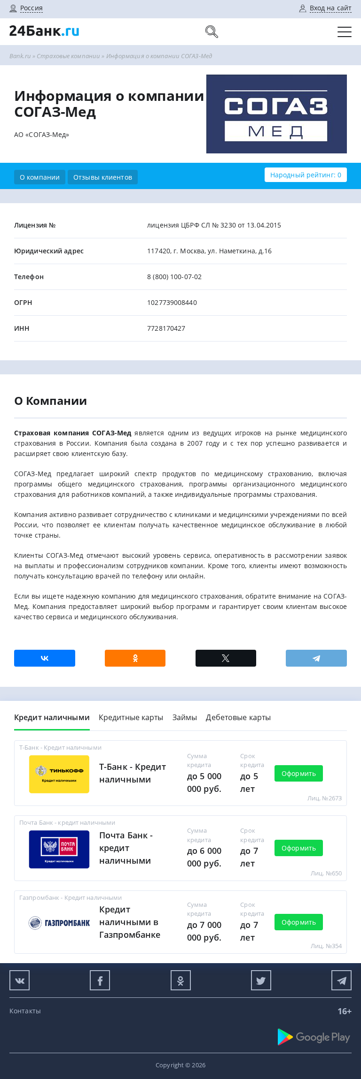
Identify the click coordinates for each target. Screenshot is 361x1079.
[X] (226, 658)
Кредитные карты (131, 717)
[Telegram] (316, 658)
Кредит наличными (52, 717)
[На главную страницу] (44, 40)
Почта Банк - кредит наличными (126, 847)
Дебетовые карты (238, 717)
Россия (31, 7)
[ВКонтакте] (44, 658)
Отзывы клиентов (102, 177)
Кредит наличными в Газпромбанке (129, 922)
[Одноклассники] (135, 658)
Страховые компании (68, 56)
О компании (40, 177)
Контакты (25, 1010)
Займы (185, 717)
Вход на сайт (331, 7)
